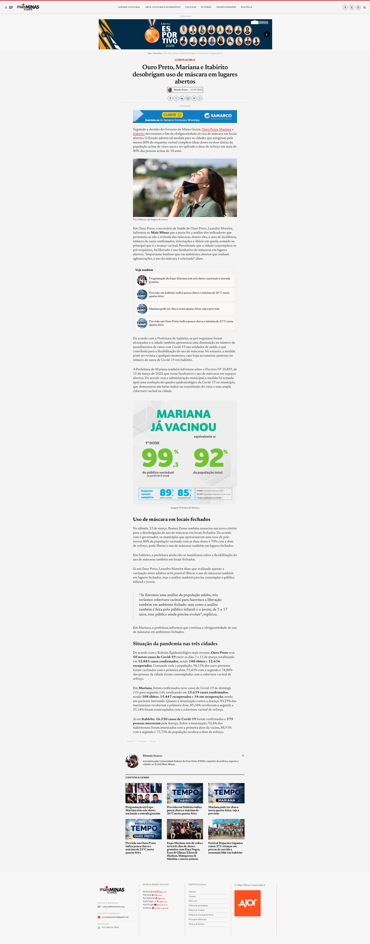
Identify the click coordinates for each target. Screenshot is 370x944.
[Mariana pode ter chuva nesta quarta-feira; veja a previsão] (226, 793)
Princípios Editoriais (197, 920)
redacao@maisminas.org (113, 907)
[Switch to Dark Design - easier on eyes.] (6, 7)
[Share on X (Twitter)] (176, 98)
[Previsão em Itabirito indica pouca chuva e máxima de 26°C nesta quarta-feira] (185, 793)
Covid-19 (131, 741)
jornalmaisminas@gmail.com (115, 917)
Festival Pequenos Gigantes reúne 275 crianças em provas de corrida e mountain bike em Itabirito (225, 848)
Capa (149, 53)
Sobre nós (193, 901)
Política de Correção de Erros (201, 915)
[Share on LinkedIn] (182, 98)
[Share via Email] (188, 98)
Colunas (190, 7)
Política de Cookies (197, 910)
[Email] (102, 140)
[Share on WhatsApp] (199, 98)
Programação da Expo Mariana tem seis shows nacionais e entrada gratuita (142, 810)
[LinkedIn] (102, 127)
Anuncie (192, 892)
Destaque (142, 741)
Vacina (153, 741)
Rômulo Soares (181, 90)
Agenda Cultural (129, 7)
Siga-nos (162, 892)
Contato (192, 896)
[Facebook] (102, 114)
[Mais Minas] (28, 7)
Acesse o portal (161, 908)
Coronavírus (157, 53)
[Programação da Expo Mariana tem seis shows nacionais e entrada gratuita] (143, 793)
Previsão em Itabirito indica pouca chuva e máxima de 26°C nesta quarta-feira (184, 810)
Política (246, 7)
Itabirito (139, 134)
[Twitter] (102, 120)
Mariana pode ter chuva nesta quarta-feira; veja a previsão (223, 810)
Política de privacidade (198, 906)
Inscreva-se (162, 905)
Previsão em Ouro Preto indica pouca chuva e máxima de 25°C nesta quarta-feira (140, 848)
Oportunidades (226, 7)
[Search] (364, 7)
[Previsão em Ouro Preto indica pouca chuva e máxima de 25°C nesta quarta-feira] (143, 829)
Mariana (225, 129)
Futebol (206, 7)
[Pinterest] (102, 134)
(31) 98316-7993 (110, 928)
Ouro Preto (210, 129)
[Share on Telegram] (194, 98)
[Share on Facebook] (170, 98)
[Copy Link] (102, 147)
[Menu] (11, 7)
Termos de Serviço (196, 924)
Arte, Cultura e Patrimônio (162, 7)
